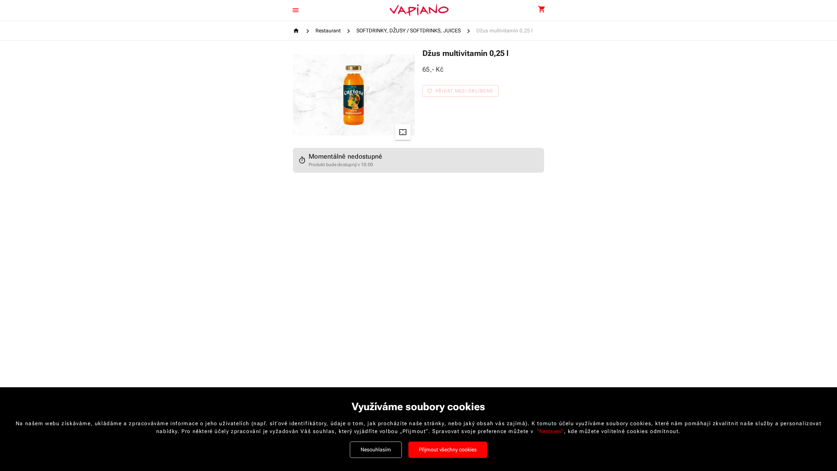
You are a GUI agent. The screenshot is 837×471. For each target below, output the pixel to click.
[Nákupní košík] (541, 9)
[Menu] (295, 10)
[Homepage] (297, 30)
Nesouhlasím (376, 449)
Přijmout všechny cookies (448, 449)
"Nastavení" (550, 431)
